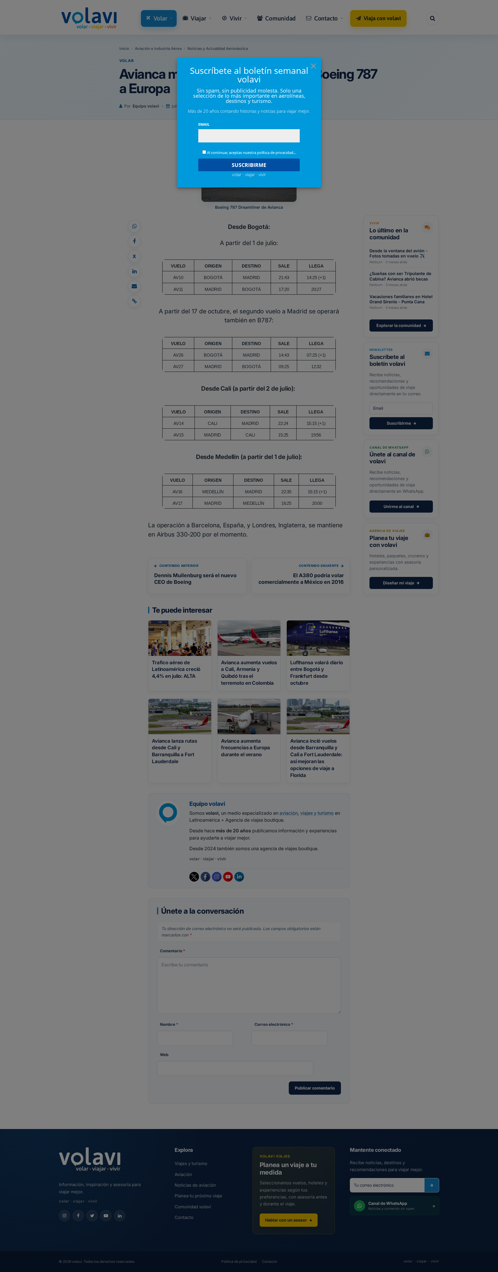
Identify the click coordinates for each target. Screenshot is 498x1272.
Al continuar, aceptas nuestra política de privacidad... (251, 152)
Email (204, 124)
